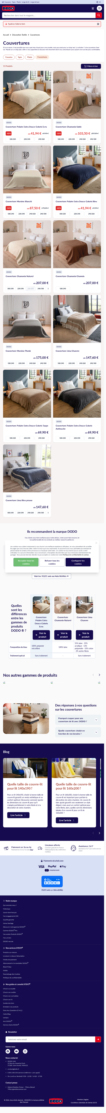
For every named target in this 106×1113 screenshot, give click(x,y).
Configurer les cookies (78, 562)
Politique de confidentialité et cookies (75, 555)
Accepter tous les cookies (26, 562)
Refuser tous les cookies (52, 562)
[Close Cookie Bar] (96, 542)
